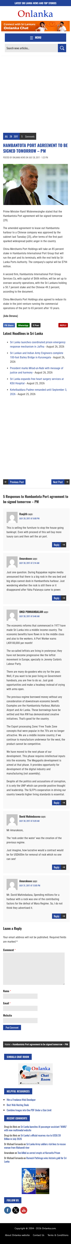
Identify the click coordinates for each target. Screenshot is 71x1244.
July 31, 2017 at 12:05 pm (29, 885)
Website (7, 1015)
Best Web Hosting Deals (18, 1105)
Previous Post (17, 482)
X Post (36, 325)
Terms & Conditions (58, 1235)
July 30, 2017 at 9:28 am (29, 820)
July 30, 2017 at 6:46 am (29, 616)
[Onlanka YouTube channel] (23, 1208)
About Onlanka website (17, 1235)
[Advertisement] (35, 93)
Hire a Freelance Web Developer (21, 1099)
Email (7, 1003)
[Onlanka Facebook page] (7, 1208)
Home (8, 1044)
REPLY (63, 325)
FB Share (9, 325)
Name (7, 991)
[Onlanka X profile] (15, 1208)
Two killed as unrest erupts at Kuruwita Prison (39, 1153)
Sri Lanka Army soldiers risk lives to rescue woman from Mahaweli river (35, 1145)
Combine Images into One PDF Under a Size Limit (29, 1110)
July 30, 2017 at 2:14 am (29, 562)
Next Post (58, 482)
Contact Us (38, 1235)
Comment (9, 950)
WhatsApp (23, 325)
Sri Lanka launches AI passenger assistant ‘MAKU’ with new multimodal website (35, 1128)
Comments (29, 136)
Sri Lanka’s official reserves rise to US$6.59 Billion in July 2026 (32, 1137)
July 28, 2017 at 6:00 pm (29, 518)
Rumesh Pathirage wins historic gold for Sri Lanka (35, 1159)
